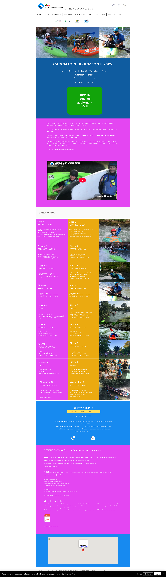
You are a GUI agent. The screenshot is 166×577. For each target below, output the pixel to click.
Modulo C (59, 472)
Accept (158, 574)
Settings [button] (139, 574)
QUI (85, 106)
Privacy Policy (76, 574)
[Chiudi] (164, 573)
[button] (124, 6)
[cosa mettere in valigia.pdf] (47, 518)
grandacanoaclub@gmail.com (54, 475)
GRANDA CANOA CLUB (77, 8)
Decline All (148, 574)
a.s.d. (91, 9)
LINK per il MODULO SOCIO (51, 466)
